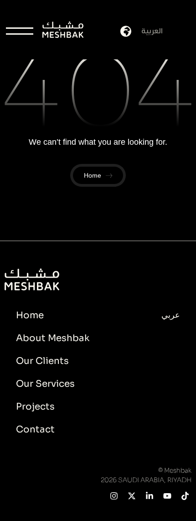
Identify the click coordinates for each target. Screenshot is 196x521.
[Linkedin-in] (149, 496)
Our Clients (42, 361)
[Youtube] (167, 496)
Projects (35, 406)
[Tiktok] (184, 496)
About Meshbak (52, 338)
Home (30, 315)
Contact (35, 429)
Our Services (45, 383)
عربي (170, 315)
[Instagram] (114, 496)
